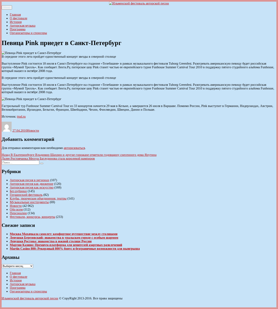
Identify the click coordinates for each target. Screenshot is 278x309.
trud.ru (21, 116)
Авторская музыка (22, 25)
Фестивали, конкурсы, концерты (32, 217)
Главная (15, 14)
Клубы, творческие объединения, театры (38, 198)
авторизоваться (74, 148)
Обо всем (16, 209)
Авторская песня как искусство (32, 187)
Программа (17, 29)
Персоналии (18, 213)
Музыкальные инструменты (29, 202)
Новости (33, 130)
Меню (6, 7)
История (16, 22)
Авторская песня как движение (31, 183)
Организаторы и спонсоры (28, 33)
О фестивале (18, 18)
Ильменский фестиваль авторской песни (30, 298)
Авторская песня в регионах (29, 180)
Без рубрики (18, 191)
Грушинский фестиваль (26, 194)
